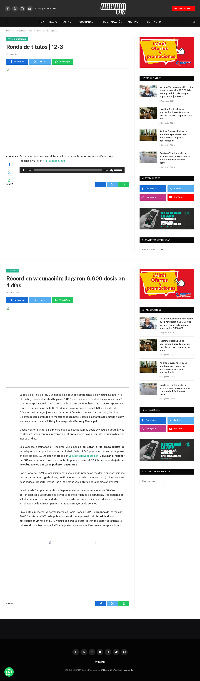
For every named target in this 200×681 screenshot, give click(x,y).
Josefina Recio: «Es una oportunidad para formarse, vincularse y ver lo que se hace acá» (176, 114)
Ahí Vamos (13, 271)
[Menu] (7, 22)
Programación (112, 22)
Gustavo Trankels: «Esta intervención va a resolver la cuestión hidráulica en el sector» (175, 158)
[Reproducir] (23, 170)
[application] (72, 170)
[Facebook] (9, 164)
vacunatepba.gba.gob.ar (83, 455)
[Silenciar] (111, 170)
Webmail (100, 662)
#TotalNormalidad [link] (54, 160)
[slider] (118, 170)
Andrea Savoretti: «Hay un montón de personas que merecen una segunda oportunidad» (174, 136)
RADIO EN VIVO (183, 9)
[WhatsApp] (9, 180)
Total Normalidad (17, 39)
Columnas (86, 22)
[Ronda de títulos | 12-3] (67, 109)
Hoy (41, 22)
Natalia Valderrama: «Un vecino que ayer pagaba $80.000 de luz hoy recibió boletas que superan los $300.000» (176, 92)
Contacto (154, 22)
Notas (66, 22)
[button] (9, 672)
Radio (53, 22)
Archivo (133, 22)
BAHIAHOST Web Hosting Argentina (118, 670)
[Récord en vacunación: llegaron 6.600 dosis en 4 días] (67, 347)
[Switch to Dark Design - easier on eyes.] (189, 22)
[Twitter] (9, 172)
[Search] (193, 22)
